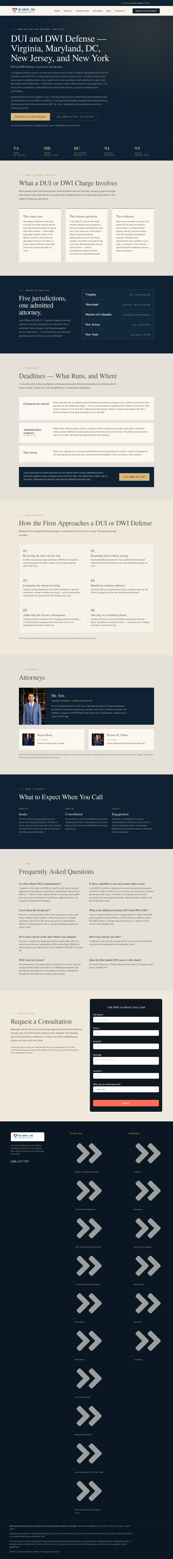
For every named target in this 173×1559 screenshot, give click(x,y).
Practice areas (82, 11)
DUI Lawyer (98, 11)
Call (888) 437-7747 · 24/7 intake (75, 116)
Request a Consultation (30, 116)
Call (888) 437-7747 (134, 477)
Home (57, 11)
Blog (109, 11)
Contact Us (120, 11)
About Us (68, 11)
